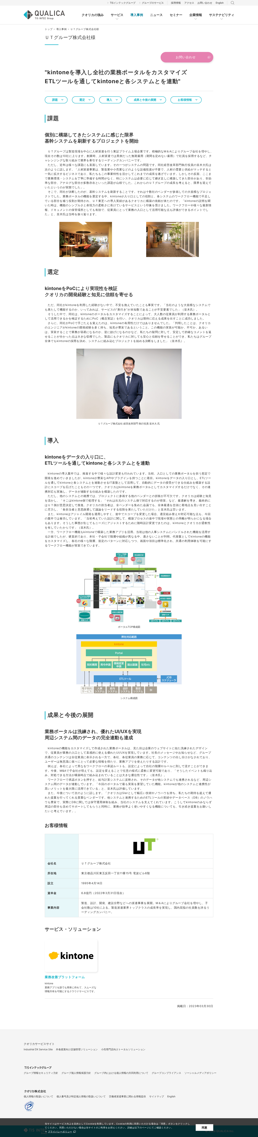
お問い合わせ (204, 2)
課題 (55, 99)
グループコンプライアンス (166, 1072)
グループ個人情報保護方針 (76, 1072)
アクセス (189, 2)
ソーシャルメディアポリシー (200, 1072)
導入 (109, 99)
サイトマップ (156, 1096)
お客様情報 (185, 99)
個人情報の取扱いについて (38, 1096)
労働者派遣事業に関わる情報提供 (127, 1096)
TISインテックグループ (123, 2)
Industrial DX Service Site (38, 1049)
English (220, 2)
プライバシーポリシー (60, 1131)
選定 (82, 99)
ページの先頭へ (220, 1036)
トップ (49, 29)
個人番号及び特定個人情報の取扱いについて (81, 1096)
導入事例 (61, 29)
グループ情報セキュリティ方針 (41, 1072)
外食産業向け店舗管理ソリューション (77, 1049)
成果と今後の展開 (145, 99)
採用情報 (176, 2)
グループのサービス (153, 2)
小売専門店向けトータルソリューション (123, 1049)
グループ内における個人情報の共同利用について (121, 1072)
